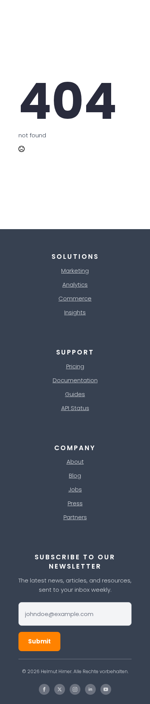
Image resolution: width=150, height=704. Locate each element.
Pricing (75, 366)
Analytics (75, 284)
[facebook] (44, 689)
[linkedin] (90, 689)
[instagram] (75, 689)
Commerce (75, 298)
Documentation (75, 380)
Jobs (75, 489)
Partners (75, 517)
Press (75, 503)
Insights (75, 312)
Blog (75, 475)
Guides (75, 394)
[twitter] (59, 689)
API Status (75, 408)
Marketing (75, 271)
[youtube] (105, 689)
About (75, 462)
